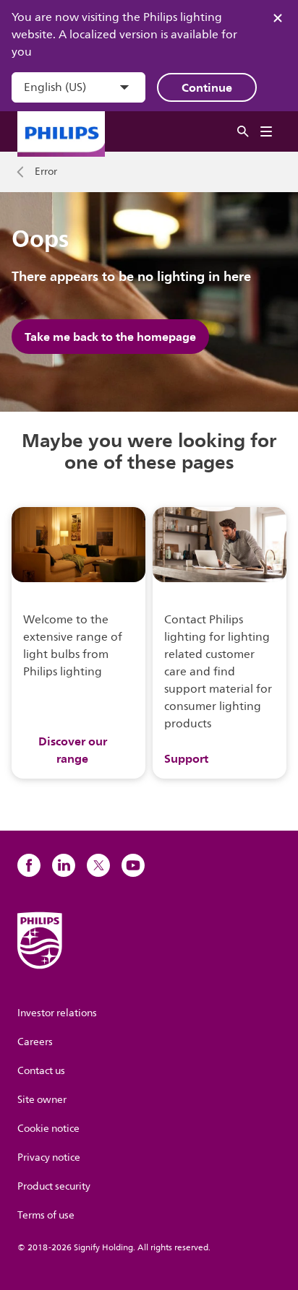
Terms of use (45, 1215)
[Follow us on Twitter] (98, 865)
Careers (35, 1042)
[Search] (243, 132)
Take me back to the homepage (110, 336)
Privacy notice (48, 1157)
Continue (207, 87)
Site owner (42, 1099)
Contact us (41, 1070)
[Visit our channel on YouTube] (133, 865)
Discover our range (72, 749)
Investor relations (57, 1013)
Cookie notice (48, 1128)
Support (186, 758)
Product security (53, 1186)
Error (46, 171)
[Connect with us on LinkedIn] (63, 865)
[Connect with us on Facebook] (29, 865)
